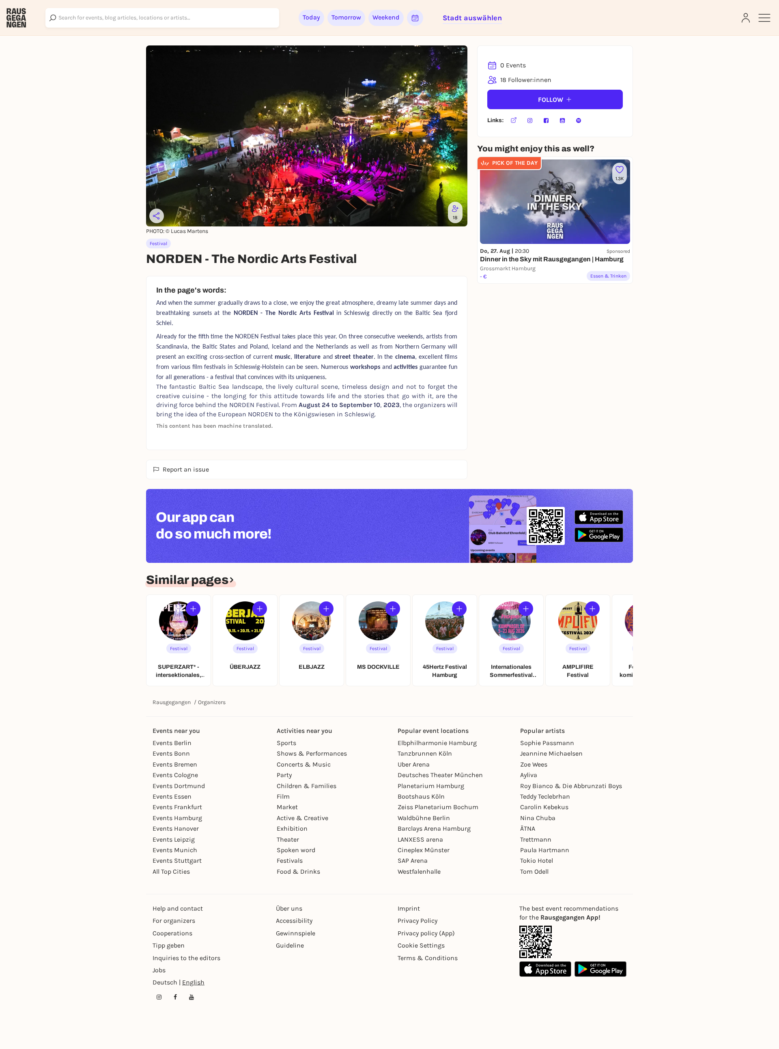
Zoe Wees (533, 764)
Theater (288, 839)
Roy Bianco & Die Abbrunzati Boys (571, 786)
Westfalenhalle (419, 871)
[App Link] (535, 942)
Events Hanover (176, 828)
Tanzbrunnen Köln (425, 753)
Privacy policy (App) (426, 933)
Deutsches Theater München (440, 775)
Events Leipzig (174, 839)
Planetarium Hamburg (431, 786)
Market (287, 807)
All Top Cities (171, 871)
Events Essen (172, 796)
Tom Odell (534, 871)
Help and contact (178, 908)
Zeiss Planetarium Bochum (438, 807)
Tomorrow (346, 17)
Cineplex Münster (424, 850)
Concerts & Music (304, 764)
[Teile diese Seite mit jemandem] (156, 216)
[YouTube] (562, 120)
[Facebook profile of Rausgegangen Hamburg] (175, 997)
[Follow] (193, 608)
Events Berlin (172, 743)
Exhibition (292, 828)
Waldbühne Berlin (424, 818)
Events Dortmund (179, 786)
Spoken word (296, 850)
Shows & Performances (312, 753)
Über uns (289, 908)
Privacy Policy (417, 920)
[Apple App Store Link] (545, 969)
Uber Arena (414, 764)
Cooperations (172, 933)
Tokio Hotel (536, 860)
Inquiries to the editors (186, 958)
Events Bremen (175, 764)
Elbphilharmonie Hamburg (437, 743)
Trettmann (535, 839)
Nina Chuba (537, 818)
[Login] (746, 18)
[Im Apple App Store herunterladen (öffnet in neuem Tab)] (599, 517)
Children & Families (306, 786)
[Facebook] (546, 120)
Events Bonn (171, 753)
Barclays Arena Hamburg (434, 828)
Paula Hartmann (544, 850)
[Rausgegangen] (16, 18)
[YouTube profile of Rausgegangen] (191, 997)
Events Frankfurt (177, 807)
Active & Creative (302, 818)
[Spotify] (578, 120)
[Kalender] (415, 18)
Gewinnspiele (295, 933)
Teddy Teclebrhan (545, 796)
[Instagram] (529, 120)
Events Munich (175, 850)
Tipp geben (169, 945)
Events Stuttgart (177, 860)
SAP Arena (413, 860)
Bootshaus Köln (421, 796)
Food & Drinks (298, 871)
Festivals (290, 860)
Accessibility (294, 920)
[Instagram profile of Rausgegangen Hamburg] (159, 997)
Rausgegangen (172, 702)
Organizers (212, 702)
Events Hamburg (177, 818)
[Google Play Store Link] (600, 969)
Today (311, 17)
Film (283, 796)
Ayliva (528, 775)
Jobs (159, 970)
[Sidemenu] (764, 18)
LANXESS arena (420, 839)
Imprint (409, 908)
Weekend (386, 17)
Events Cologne (175, 775)
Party (284, 775)
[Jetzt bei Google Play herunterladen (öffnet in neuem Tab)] (599, 535)
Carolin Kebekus (544, 807)
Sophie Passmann (547, 743)
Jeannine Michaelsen (551, 753)
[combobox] (162, 18)
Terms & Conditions (428, 958)
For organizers (174, 920)
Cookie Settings (421, 945)
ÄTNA (527, 828)
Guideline (290, 945)
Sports (286, 743)
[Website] (513, 120)
